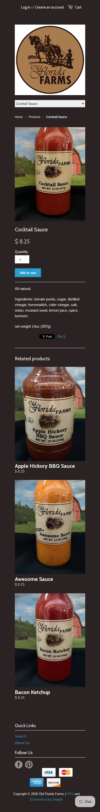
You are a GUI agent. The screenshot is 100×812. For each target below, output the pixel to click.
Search (20, 736)
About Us (22, 743)
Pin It (61, 336)
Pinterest (29, 764)
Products (34, 117)
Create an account (49, 7)
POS (70, 794)
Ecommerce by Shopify (46, 799)
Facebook (19, 764)
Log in (25, 7)
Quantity (21, 252)
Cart (78, 7)
